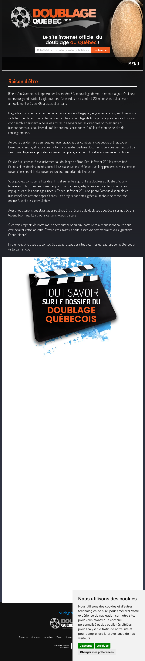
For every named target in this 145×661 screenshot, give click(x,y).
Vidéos (59, 636)
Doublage (48, 636)
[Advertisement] (72, 383)
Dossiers (69, 636)
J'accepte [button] (86, 645)
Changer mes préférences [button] (97, 652)
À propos (36, 636)
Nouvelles (23, 636)
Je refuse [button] (103, 645)
